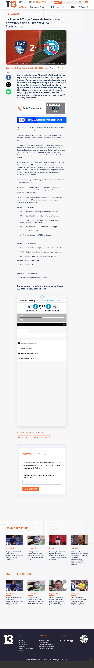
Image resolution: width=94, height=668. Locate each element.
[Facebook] (68, 641)
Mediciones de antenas (46, 647)
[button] (87, 7)
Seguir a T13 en (55, 68)
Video (65, 7)
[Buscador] (80, 2)
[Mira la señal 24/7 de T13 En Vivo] (58, 2)
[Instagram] (61, 641)
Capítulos (22, 647)
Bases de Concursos (26, 649)
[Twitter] (64, 641)
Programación (23, 644)
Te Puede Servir (85, 7)
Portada (21, 640)
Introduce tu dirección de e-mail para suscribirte (38, 476)
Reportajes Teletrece (39, 7)
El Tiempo (55, 7)
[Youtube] (71, 641)
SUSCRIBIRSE (31, 489)
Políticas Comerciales (46, 644)
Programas (22, 642)
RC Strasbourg (42, 437)
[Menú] (86, 2)
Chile (73, 7)
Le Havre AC (24, 437)
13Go (21, 651)
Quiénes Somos (44, 640)
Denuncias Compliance (46, 649)
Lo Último (23, 7)
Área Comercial (43, 642)
